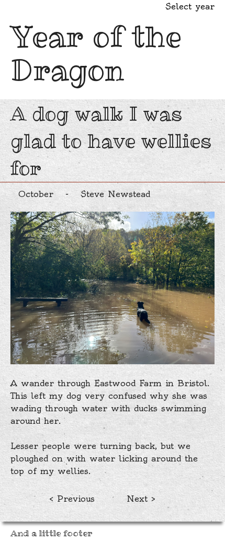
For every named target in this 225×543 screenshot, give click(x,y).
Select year (190, 6)
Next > (141, 498)
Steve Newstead (115, 194)
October (35, 194)
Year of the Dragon (96, 53)
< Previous (72, 498)
